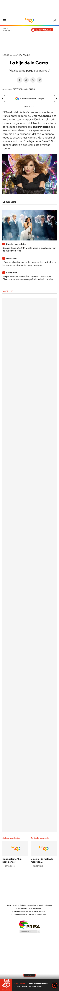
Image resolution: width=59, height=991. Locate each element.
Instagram (26, 877)
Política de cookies (28, 905)
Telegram (39, 80)
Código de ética (45, 905)
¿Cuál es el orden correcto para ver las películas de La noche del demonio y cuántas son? (29, 263)
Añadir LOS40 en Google (32, 98)
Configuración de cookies (23, 914)
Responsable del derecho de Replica (29, 911)
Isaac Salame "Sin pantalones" (11, 860)
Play (54, 985)
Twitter (26, 80)
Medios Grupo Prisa (29, 932)
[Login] (54, 20)
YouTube (20, 877)
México (6, 30)
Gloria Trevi (7, 291)
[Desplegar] (29, 975)
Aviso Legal (12, 905)
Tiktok (14, 877)
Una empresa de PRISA (29, 924)
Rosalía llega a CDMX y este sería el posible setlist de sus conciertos (29, 249)
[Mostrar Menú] (4, 20)
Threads (44, 877)
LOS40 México (29, 20)
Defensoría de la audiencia (29, 908)
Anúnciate (41, 914)
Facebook (19, 80)
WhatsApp (33, 80)
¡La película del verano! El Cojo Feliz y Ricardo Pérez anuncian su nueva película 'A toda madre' (27, 278)
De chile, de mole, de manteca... (42, 860)
